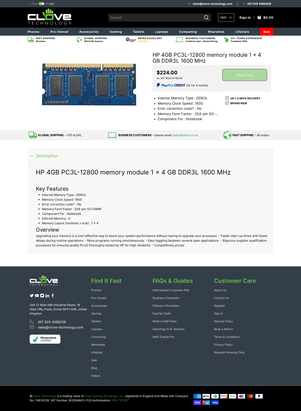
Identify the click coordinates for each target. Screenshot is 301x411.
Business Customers (166, 298)
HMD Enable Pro (163, 337)
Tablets (139, 31)
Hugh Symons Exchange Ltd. (104, 396)
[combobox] (155, 18)
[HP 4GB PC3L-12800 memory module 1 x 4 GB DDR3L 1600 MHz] (89, 84)
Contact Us (221, 298)
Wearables (216, 31)
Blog (94, 368)
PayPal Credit (162, 313)
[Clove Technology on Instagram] (42, 296)
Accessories (89, 31)
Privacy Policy (223, 344)
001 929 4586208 (259, 3)
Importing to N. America (168, 329)
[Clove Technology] (47, 282)
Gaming (116, 31)
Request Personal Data (229, 352)
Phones (34, 31)
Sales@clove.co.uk (185, 135)
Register (219, 305)
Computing (188, 31)
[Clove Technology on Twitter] (32, 296)
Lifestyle (242, 31)
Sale (266, 31)
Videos (95, 375)
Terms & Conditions (227, 337)
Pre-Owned (59, 31)
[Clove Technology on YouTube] (37, 296)
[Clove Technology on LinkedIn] (47, 296)
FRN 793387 (120, 400)
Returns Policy (223, 321)
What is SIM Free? (165, 321)
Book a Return (223, 329)
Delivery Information (166, 305)
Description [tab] (47, 155)
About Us (220, 290)
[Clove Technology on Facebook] (53, 296)
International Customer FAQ (171, 290)
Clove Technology (44, 396)
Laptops (161, 31)
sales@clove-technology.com (212, 3)
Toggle (41, 3)
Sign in (218, 313)
